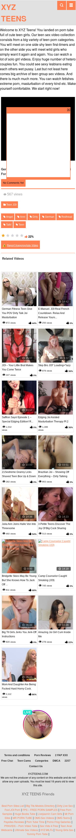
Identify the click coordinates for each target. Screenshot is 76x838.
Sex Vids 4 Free (49, 826)
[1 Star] (3, 235)
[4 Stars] (17, 235)
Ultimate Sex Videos (26, 830)
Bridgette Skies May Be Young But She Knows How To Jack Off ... (19, 580)
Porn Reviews (42, 755)
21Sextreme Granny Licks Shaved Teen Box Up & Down (19, 474)
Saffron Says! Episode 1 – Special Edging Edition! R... (17, 419)
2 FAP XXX (61, 755)
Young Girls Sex (64, 830)
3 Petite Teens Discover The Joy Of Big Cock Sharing (54, 526)
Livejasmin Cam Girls (50, 814)
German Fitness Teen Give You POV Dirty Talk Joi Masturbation (17, 313)
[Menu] (71, 5)
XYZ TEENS (13, 12)
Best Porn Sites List (13, 805)
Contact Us (36, 766)
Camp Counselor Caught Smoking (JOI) (52, 578)
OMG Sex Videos (44, 818)
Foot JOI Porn (12, 809)
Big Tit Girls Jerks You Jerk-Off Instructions (19, 634)
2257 (68, 760)
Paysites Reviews (14, 822)
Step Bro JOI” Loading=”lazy (54, 365)
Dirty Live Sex (65, 805)
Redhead (66, 216)
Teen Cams (24, 760)
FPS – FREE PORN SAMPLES (40, 809)
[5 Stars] (22, 235)
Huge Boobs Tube (25, 814)
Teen (21, 224)
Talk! (8, 224)
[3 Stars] (12, 235)
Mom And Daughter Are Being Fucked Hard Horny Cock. (19, 686)
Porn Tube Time (35, 822)
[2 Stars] (8, 235)
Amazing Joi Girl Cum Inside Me (54, 634)
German (49, 216)
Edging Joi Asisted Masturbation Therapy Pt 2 (53, 419)
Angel (9, 216)
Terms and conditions (17, 755)
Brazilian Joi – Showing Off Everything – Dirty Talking (53, 474)
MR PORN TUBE (22, 818)
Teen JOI (11, 204)
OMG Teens (63, 818)
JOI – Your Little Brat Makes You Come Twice (17, 367)
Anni (22, 216)
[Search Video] (61, 5)
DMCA (56, 760)
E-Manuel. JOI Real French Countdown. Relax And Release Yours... (53, 313)
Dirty (35, 216)
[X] (68, 109)
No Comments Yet (13, 182)
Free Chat (7, 760)
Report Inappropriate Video (22, 245)
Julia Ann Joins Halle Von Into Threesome (19, 526)
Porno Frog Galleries (59, 822)
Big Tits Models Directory (40, 805)
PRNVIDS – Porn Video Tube (21, 826)
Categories (41, 760)
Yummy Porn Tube (37, 834)
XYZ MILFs (46, 830)
